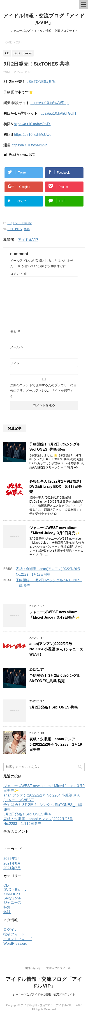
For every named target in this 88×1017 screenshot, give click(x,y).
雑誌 (7, 912)
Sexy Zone (12, 898)
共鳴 (27, 229)
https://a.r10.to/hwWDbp (49, 103)
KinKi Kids (11, 894)
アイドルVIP (28, 240)
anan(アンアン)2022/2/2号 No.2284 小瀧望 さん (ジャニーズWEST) (56, 649)
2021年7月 (12, 868)
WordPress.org (15, 943)
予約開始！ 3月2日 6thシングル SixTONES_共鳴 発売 (54, 446)
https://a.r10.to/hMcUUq (32, 134)
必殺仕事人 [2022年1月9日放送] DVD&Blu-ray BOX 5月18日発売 (55, 486)
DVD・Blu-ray (22, 223)
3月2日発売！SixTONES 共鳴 (53, 707)
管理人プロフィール (58, 968)
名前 (15, 331)
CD (9, 223)
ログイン (10, 929)
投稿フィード (14, 934)
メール (17, 347)
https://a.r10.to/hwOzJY (32, 124)
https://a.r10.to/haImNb (29, 145)
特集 (7, 907)
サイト (15, 363)
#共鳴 (51, 82)
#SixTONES (36, 82)
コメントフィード (17, 939)
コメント (18, 273)
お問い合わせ (32, 968)
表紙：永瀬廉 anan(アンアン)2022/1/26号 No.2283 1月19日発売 (55, 744)
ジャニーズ (12, 902)
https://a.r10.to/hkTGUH (57, 113)
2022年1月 (12, 858)
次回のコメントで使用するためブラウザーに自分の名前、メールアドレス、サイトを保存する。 (43, 390)
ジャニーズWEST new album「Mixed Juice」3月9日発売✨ (54, 530)
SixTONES (14, 229)
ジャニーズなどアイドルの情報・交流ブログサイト (44, 994)
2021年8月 (12, 863)
